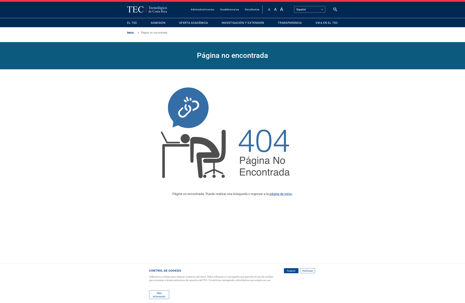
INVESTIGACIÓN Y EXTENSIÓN (243, 22)
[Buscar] (335, 10)
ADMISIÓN (158, 22)
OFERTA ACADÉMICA (193, 22)
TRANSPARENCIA (290, 22)
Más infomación (159, 295)
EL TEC (132, 22)
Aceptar (291, 270)
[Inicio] (147, 9)
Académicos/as (229, 9)
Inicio (130, 32)
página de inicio (281, 194)
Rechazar (307, 270)
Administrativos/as (202, 9)
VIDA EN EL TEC (327, 22)
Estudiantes (252, 9)
